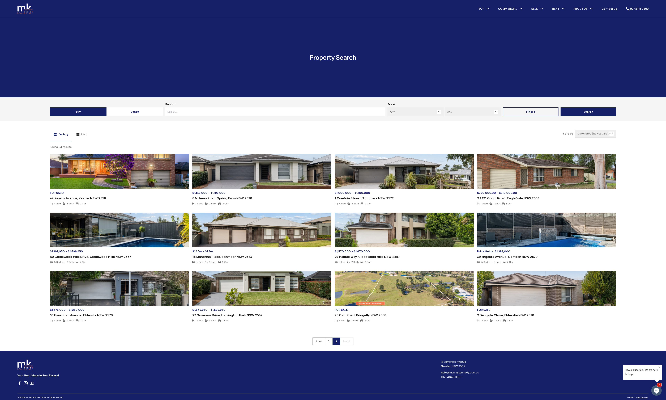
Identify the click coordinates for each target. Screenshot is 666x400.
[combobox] (275, 111)
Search (588, 111)
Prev (318, 341)
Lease (135, 111)
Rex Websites (642, 397)
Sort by (568, 133)
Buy (78, 111)
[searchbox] (266, 112)
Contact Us (609, 9)
